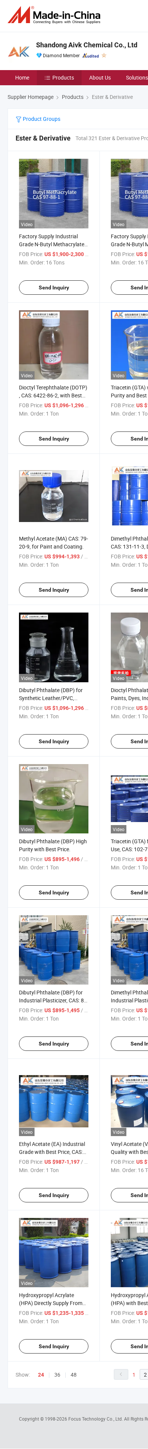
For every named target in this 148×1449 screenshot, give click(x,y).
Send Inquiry (54, 287)
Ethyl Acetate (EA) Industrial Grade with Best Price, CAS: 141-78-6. (52, 1151)
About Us (100, 77)
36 (57, 1374)
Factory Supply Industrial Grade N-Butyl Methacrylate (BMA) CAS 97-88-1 (51, 244)
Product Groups (41, 118)
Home (22, 77)
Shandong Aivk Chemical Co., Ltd (86, 45)
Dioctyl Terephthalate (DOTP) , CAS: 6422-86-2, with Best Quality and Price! (53, 395)
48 (74, 1374)
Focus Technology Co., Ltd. (96, 1419)
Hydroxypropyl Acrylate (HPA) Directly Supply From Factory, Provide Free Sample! (53, 1303)
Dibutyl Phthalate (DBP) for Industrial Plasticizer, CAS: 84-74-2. (53, 1000)
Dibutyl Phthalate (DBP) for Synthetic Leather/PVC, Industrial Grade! (51, 698)
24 (41, 1375)
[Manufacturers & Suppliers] (55, 15)
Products (63, 77)
